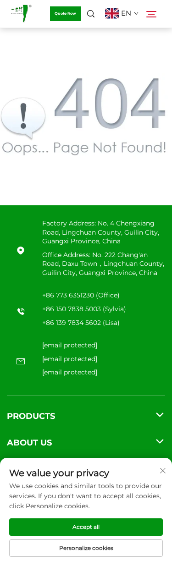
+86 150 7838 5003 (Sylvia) (84, 309)
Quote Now (65, 13)
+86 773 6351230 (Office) (81, 295)
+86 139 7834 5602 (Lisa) (81, 323)
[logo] (21, 14)
